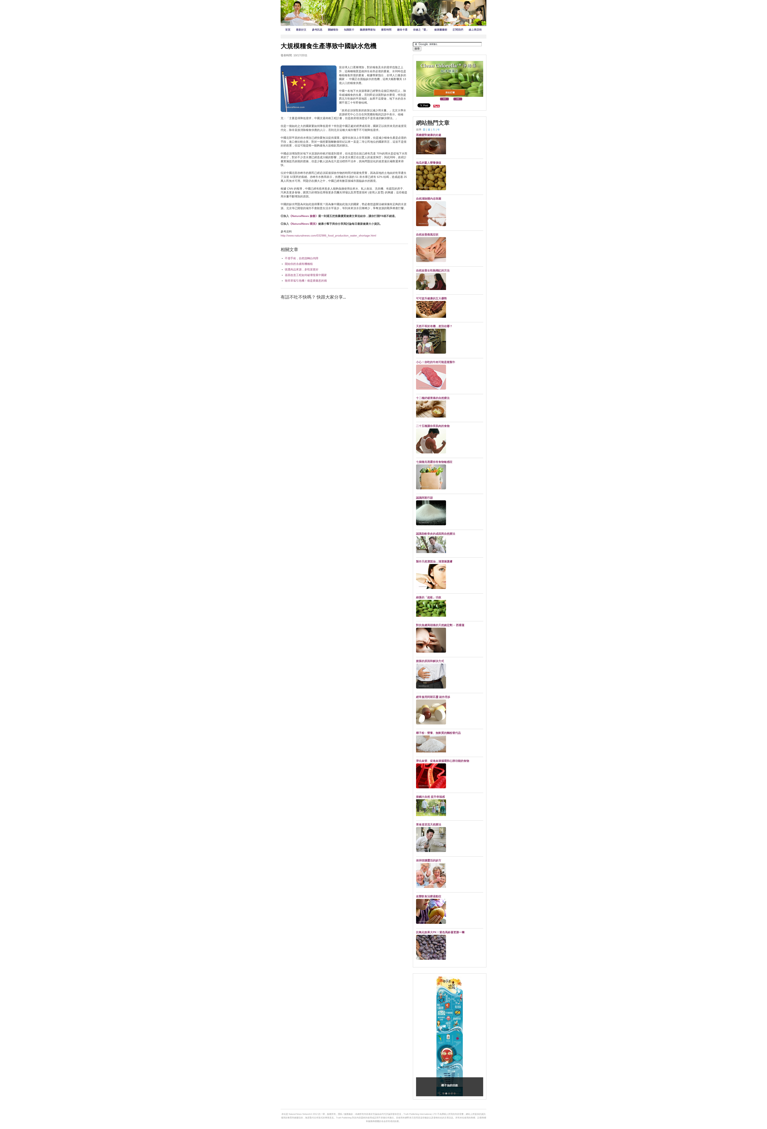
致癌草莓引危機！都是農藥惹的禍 (306, 280)
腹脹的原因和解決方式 (430, 661)
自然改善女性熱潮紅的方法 (433, 270)
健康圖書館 (440, 29)
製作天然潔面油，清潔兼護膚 (434, 561)
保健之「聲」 (421, 29)
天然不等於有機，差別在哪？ (434, 326)
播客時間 (386, 29)
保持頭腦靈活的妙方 (428, 860)
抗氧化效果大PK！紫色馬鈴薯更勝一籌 (440, 932)
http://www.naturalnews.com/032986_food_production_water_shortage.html (328, 235)
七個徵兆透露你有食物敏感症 (434, 461)
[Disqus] (344, 354)
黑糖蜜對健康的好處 (428, 135)
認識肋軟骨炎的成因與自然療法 (435, 533)
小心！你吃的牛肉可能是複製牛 (435, 362)
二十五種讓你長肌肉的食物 (433, 425)
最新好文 (301, 29)
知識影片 (349, 29)
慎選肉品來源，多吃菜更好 (301, 269)
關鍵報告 (333, 29)
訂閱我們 (458, 29)
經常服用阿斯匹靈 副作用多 (433, 697)
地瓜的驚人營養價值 (428, 162)
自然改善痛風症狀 (427, 234)
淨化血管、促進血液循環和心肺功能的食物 (442, 760)
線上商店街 (475, 29)
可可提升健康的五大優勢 (431, 298)
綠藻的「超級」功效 (428, 597)
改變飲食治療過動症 (428, 896)
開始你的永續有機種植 (299, 263)
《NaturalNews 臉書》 (303, 216)
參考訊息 (317, 29)
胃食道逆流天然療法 (428, 824)
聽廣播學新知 (368, 29)
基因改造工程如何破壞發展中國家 (306, 275)
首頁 (287, 29)
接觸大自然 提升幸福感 (430, 796)
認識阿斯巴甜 (424, 497)
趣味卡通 (402, 29)
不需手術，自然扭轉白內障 (301, 258)
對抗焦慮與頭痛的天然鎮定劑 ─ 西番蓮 (440, 625)
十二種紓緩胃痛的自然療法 (433, 398)
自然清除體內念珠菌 (428, 198)
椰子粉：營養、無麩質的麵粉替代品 (438, 732)
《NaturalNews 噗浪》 (303, 223)
